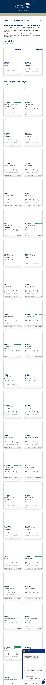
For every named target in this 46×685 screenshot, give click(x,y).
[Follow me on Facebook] (19, 11)
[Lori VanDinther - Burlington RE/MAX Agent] (23, 6)
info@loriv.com (34, 1)
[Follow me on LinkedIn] (26, 11)
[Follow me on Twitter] (23, 11)
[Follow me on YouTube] (24, 11)
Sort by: (6, 43)
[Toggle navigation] (2, 15)
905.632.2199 (25, 1)
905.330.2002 (14, 1)
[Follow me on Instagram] (21, 11)
